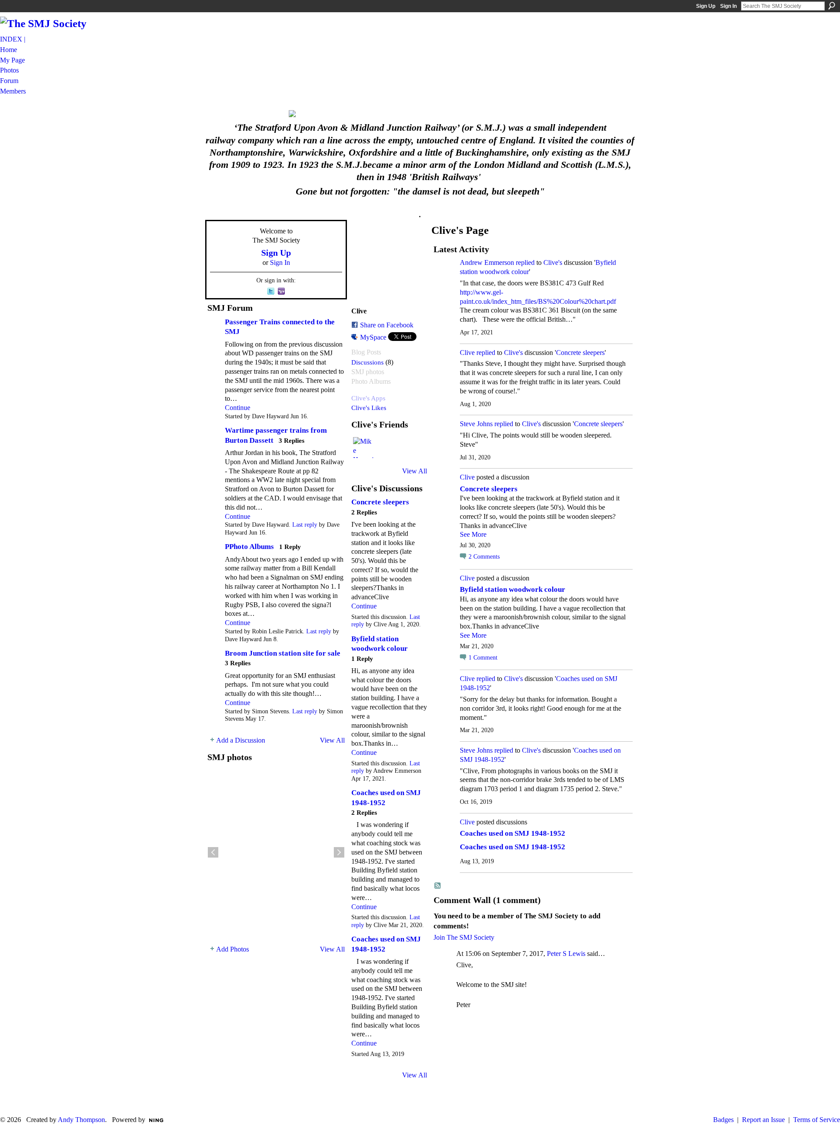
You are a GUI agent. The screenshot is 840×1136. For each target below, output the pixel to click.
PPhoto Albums (249, 546)
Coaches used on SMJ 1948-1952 (512, 833)
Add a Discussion (240, 740)
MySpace (373, 337)
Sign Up (705, 6)
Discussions (367, 362)
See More (473, 534)
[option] (276, 852)
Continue (237, 407)
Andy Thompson (81, 1119)
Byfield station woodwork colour (512, 589)
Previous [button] (213, 852)
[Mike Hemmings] (363, 447)
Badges (723, 1119)
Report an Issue (763, 1119)
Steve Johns (476, 423)
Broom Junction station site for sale (282, 653)
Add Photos (232, 949)
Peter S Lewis (566, 953)
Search (831, 6)
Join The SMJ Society (464, 937)
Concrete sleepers (380, 502)
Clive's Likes (368, 407)
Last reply (304, 524)
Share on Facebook (386, 325)
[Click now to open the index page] (420, 113)
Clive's (552, 262)
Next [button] (339, 852)
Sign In (728, 6)
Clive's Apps (368, 398)
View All (332, 740)
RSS (438, 886)
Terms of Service (816, 1119)
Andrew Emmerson (487, 262)
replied (525, 262)
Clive (467, 352)
